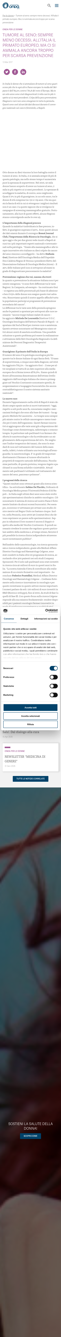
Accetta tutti (31, 707)
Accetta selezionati (30, 716)
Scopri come (30, 1136)
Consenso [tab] (9, 618)
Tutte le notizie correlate (30, 779)
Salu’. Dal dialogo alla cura (21, 731)
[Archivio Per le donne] (7, 747)
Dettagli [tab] (24, 618)
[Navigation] (56, 5)
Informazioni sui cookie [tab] (46, 618)
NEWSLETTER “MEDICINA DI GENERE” (25, 758)
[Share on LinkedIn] (23, 72)
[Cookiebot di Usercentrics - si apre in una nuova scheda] (45, 611)
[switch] (54, 677)
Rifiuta (30, 724)
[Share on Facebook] (15, 72)
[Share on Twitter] (7, 72)
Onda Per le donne (13, 29)
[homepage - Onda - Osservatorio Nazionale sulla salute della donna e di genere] (13, 6)
